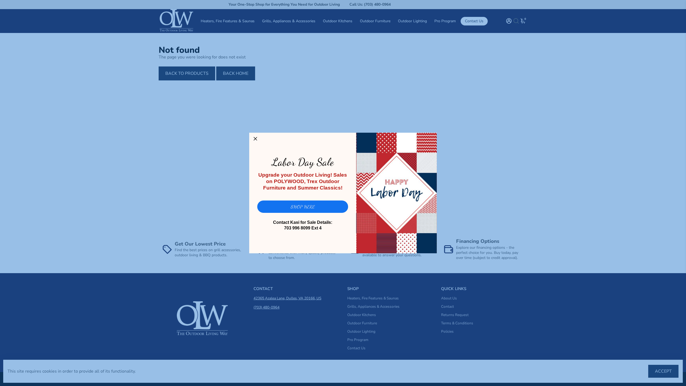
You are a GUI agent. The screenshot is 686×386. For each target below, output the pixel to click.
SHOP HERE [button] (303, 207)
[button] (255, 139)
